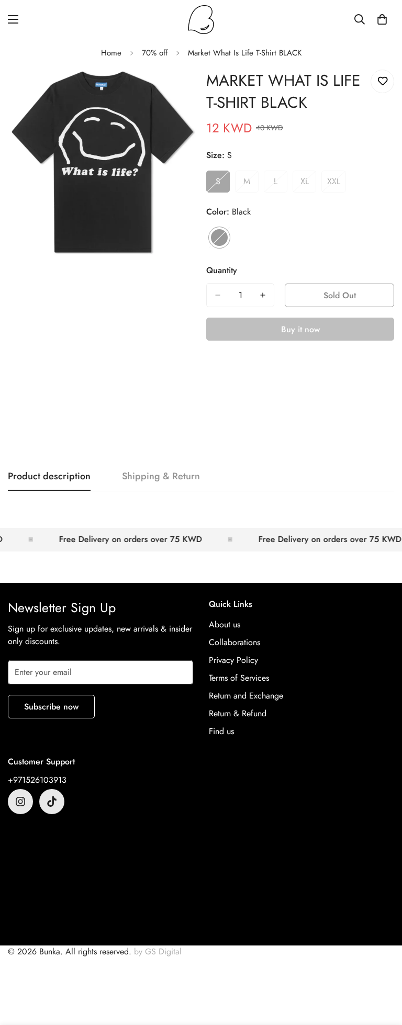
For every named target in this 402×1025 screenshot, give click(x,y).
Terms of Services (239, 678)
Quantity (221, 270)
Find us (221, 731)
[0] (382, 19)
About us (224, 624)
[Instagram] (20, 801)
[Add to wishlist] (382, 81)
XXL (336, 184)
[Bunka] (201, 19)
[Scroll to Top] (382, 968)
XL (308, 184)
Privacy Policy (233, 660)
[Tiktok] (51, 801)
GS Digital (163, 951)
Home (111, 53)
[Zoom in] (179, 89)
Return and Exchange (246, 696)
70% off (155, 53)
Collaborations (234, 642)
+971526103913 (37, 780)
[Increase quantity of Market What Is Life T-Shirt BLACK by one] (263, 295)
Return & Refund (237, 713)
